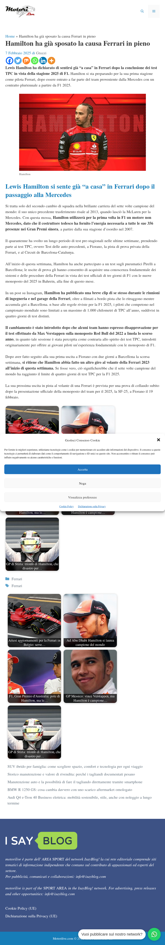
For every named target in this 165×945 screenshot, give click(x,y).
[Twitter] (18, 60)
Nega (82, 483)
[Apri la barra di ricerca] (142, 11)
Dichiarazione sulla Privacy (92, 506)
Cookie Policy (66, 506)
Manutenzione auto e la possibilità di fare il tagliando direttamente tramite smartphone (75, 781)
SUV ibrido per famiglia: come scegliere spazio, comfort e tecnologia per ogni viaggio (75, 766)
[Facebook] (9, 60)
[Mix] (26, 60)
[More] (51, 60)
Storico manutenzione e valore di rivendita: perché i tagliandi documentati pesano (71, 774)
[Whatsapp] (34, 60)
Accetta (83, 469)
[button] (158, 440)
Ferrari (17, 578)
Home (10, 36)
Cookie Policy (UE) (20, 908)
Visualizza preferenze (82, 497)
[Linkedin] (43, 60)
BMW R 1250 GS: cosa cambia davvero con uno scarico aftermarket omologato (70, 789)
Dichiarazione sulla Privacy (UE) (31, 915)
